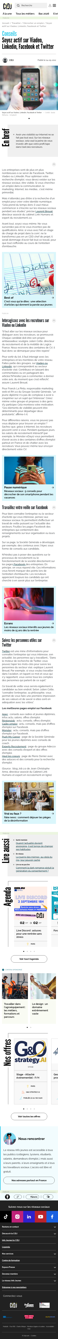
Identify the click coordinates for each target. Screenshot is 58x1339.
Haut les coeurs (11, 756)
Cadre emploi (9, 723)
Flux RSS (12, 1326)
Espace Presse (8, 1267)
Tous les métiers (25, 13)
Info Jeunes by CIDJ (10, 1240)
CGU (29, 1329)
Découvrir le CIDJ (9, 1233)
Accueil (5, 23)
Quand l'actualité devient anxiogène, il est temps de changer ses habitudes (34, 846)
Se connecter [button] (50, 5)
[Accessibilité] (7, 1196)
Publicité (5, 1326)
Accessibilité (50, 1326)
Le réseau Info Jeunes (11, 1281)
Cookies (33, 1335)
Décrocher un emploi (33, 23)
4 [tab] (34, 951)
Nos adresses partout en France (29, 1180)
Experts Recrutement (14, 746)
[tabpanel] (29, 91)
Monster (6, 730)
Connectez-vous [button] (12, 1295)
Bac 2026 (44, 13)
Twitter (6, 651)
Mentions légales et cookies (36, 1326)
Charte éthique (21, 1326)
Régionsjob (8, 720)
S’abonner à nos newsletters (14, 1287)
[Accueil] (7, 6)
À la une (7, 13)
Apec (5, 714)
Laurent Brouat (44, 211)
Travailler (16, 23)
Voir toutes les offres (29, 1116)
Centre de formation (11, 1260)
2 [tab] (27, 951)
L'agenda (6, 1247)
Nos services (7, 1254)
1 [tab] (29, 118)
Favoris (33, 1197)
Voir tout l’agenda (29, 959)
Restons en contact (10, 1227)
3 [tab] (30, 951)
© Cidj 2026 (25, 1335)
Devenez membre (10, 1274)
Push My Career (11, 736)
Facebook (19, 564)
